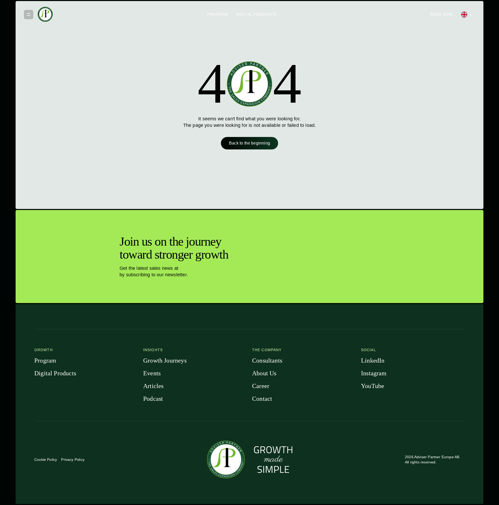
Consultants (267, 360)
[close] (28, 14)
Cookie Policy (45, 459)
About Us (264, 373)
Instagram (374, 373)
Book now (441, 14)
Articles (153, 386)
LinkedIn (372, 360)
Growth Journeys (165, 360)
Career (260, 386)
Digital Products (256, 14)
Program (217, 14)
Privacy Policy (72, 459)
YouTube (372, 386)
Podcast (153, 398)
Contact (262, 398)
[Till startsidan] (45, 14)
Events (152, 373)
